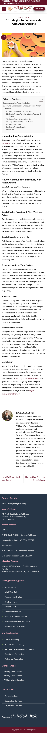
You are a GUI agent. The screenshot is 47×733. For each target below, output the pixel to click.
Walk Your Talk (11, 592)
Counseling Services (13, 701)
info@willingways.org (17, 504)
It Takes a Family (11, 602)
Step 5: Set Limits (15, 124)
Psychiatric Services (13, 706)
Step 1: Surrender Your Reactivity (20, 111)
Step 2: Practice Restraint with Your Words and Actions (25, 115)
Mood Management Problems (17, 621)
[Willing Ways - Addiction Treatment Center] (20, 9)
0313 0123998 (26, 556)
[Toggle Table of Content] (40, 100)
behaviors (6, 143)
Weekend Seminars (13, 612)
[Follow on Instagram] (18, 716)
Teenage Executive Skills (15, 626)
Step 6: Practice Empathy (17, 127)
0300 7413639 (8, 519)
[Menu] (4, 9)
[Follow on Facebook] (13, 716)
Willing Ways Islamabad (14, 680)
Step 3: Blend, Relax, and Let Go (19, 119)
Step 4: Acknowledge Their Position (21, 122)
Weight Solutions (12, 607)
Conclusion (9, 130)
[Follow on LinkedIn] (31, 716)
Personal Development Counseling (19, 649)
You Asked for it (11, 587)
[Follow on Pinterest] (26, 716)
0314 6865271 (29, 540)
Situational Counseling (14, 654)
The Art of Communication (16, 617)
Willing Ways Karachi (13, 676)
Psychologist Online (13, 597)
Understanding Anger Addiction (17, 103)
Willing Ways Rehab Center (27, 378)
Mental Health (23, 17)
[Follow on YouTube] (35, 716)
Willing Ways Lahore (13, 672)
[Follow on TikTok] (22, 716)
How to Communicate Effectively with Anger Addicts (23, 107)
